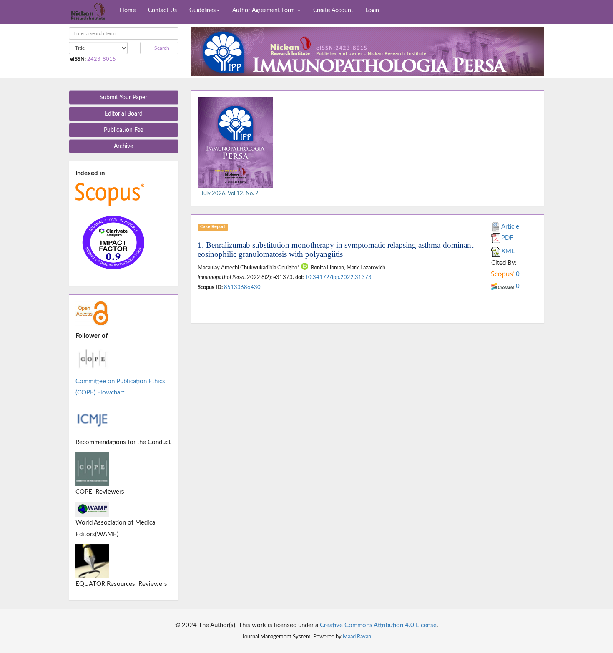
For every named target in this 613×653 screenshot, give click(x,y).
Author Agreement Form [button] (264, 10)
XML (508, 251)
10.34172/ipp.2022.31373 (338, 277)
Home (128, 10)
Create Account (333, 10)
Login (372, 10)
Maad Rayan (357, 636)
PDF (507, 238)
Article (510, 227)
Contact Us (162, 10)
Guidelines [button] (202, 10)
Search (161, 47)
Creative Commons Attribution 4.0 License (378, 625)
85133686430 (242, 287)
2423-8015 (101, 59)
